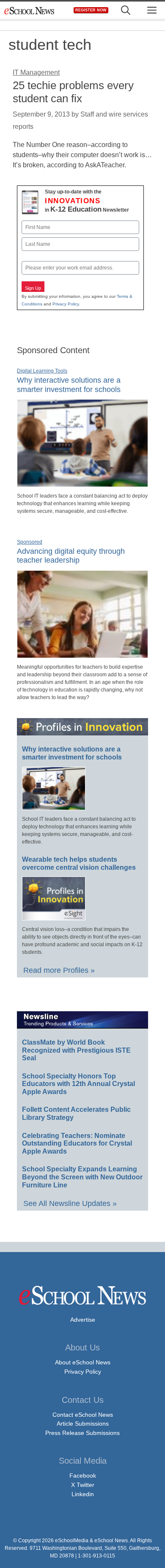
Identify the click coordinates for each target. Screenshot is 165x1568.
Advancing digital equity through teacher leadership (71, 556)
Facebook (82, 1475)
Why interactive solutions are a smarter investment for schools (72, 753)
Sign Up (33, 288)
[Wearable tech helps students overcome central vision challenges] (53, 917)
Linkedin (83, 1494)
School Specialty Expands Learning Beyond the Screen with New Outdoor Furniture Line (82, 1176)
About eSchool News (82, 1362)
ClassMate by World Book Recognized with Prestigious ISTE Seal (76, 1050)
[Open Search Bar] (126, 10)
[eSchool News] (29, 10)
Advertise (82, 1319)
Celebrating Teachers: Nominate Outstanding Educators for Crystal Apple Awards (77, 1143)
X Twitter (82, 1484)
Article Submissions (83, 1423)
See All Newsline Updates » (70, 1203)
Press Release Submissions (82, 1432)
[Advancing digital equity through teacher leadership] (82, 654)
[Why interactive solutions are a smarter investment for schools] (82, 483)
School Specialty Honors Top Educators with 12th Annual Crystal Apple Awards (78, 1084)
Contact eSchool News (82, 1414)
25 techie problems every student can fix (73, 92)
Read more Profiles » (59, 970)
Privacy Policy (65, 304)
